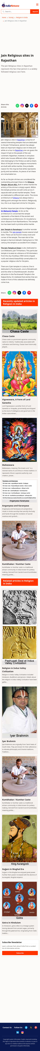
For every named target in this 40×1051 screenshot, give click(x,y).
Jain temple (17, 232)
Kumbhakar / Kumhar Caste (16, 564)
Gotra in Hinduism (11, 922)
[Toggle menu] (37, 4)
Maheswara (8, 465)
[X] (31, 1027)
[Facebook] (26, 1027)
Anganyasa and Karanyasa (15, 505)
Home (4, 17)
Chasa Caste (8, 336)
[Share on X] (27, 106)
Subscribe (20, 953)
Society (11, 17)
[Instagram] (22, 1032)
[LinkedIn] (17, 1032)
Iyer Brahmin (9, 741)
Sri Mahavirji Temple (9, 211)
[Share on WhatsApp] (17, 106)
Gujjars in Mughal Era (13, 869)
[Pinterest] (35, 1027)
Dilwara (16, 198)
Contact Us (7, 1027)
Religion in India (22, 17)
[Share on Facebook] (31, 106)
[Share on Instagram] (22, 106)
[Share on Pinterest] (36, 106)
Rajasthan (21, 140)
